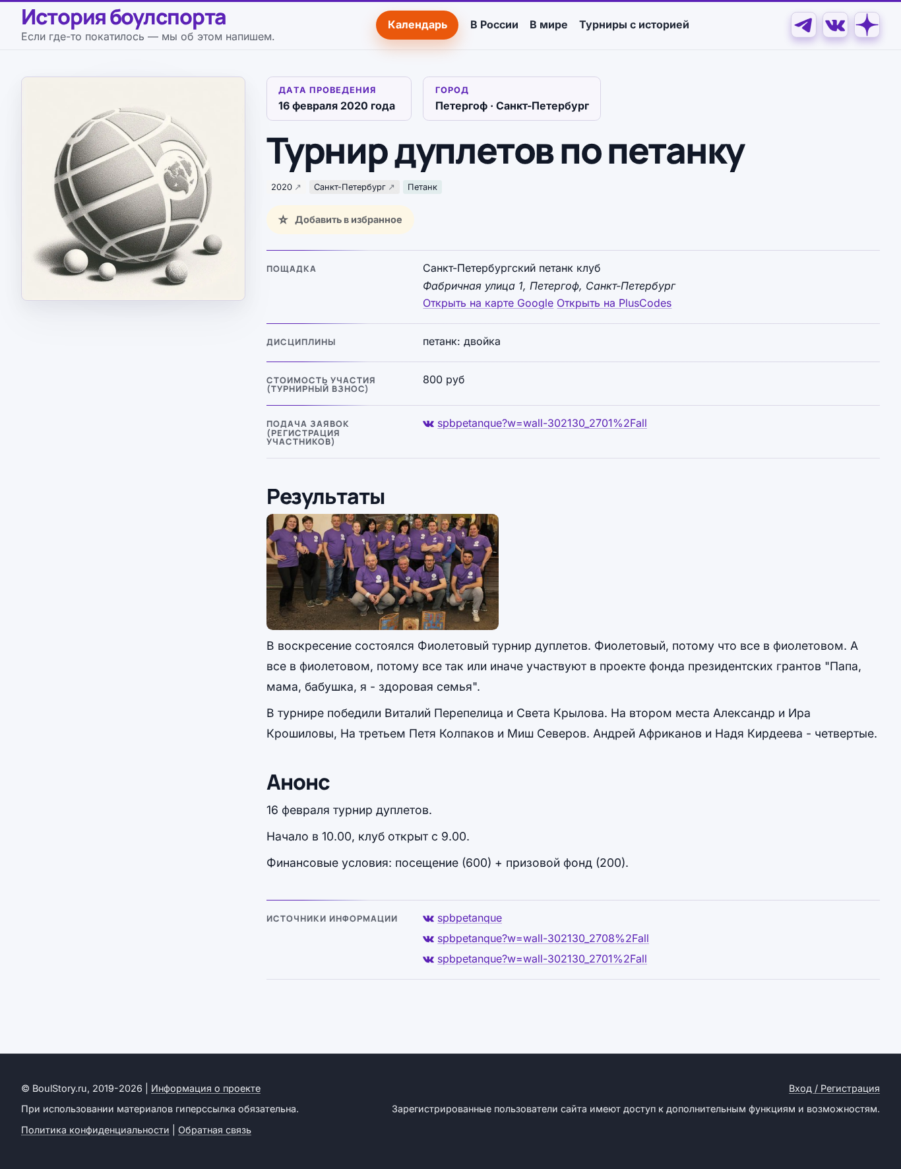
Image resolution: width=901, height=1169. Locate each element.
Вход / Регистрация (834, 1088)
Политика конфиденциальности (95, 1129)
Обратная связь (214, 1129)
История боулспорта (123, 17)
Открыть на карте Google (488, 302)
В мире (549, 24)
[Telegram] (804, 25)
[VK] (835, 25)
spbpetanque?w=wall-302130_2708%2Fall (543, 938)
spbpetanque (469, 917)
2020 (281, 187)
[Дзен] (867, 25)
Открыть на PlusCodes (614, 302)
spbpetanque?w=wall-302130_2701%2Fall (542, 422)
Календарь (417, 24)
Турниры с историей (634, 24)
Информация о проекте (206, 1088)
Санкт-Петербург (350, 187)
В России (494, 24)
